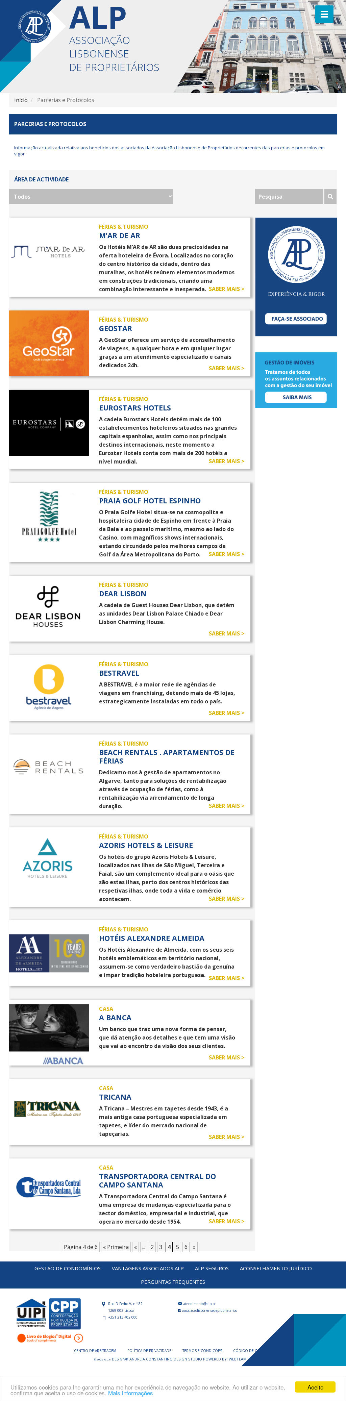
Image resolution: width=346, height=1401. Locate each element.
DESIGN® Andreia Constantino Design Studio (157, 1358)
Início (21, 100)
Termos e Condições (202, 1350)
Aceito (315, 1387)
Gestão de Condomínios (67, 1268)
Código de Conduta (252, 1350)
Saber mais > (227, 289)
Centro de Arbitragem (95, 1350)
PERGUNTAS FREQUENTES (173, 1281)
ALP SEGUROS (212, 1268)
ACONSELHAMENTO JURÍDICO (276, 1268)
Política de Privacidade (149, 1350)
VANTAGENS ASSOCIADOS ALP (148, 1268)
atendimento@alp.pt (199, 1303)
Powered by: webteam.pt (227, 1358)
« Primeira (116, 1247)
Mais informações (130, 1393)
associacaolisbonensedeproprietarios (209, 1310)
